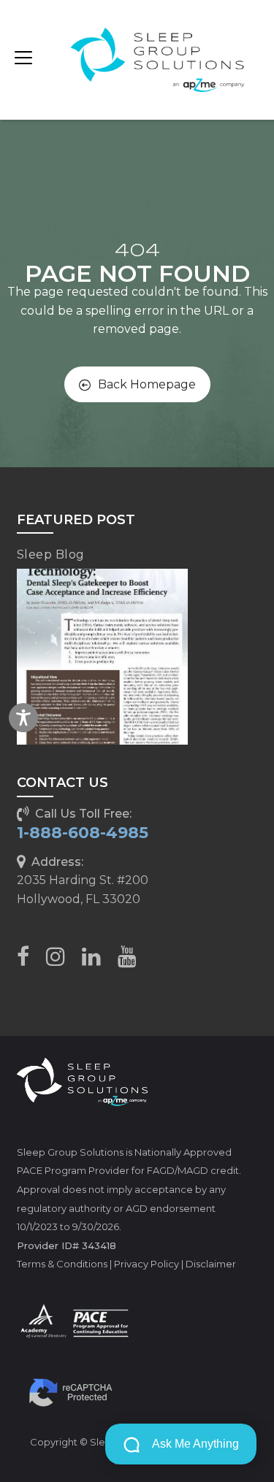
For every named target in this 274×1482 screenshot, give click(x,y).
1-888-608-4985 (82, 832)
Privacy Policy (146, 1264)
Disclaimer (211, 1264)
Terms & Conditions (62, 1264)
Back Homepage (147, 384)
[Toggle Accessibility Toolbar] (23, 718)
